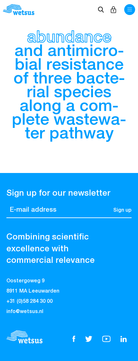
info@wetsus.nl (24, 311)
